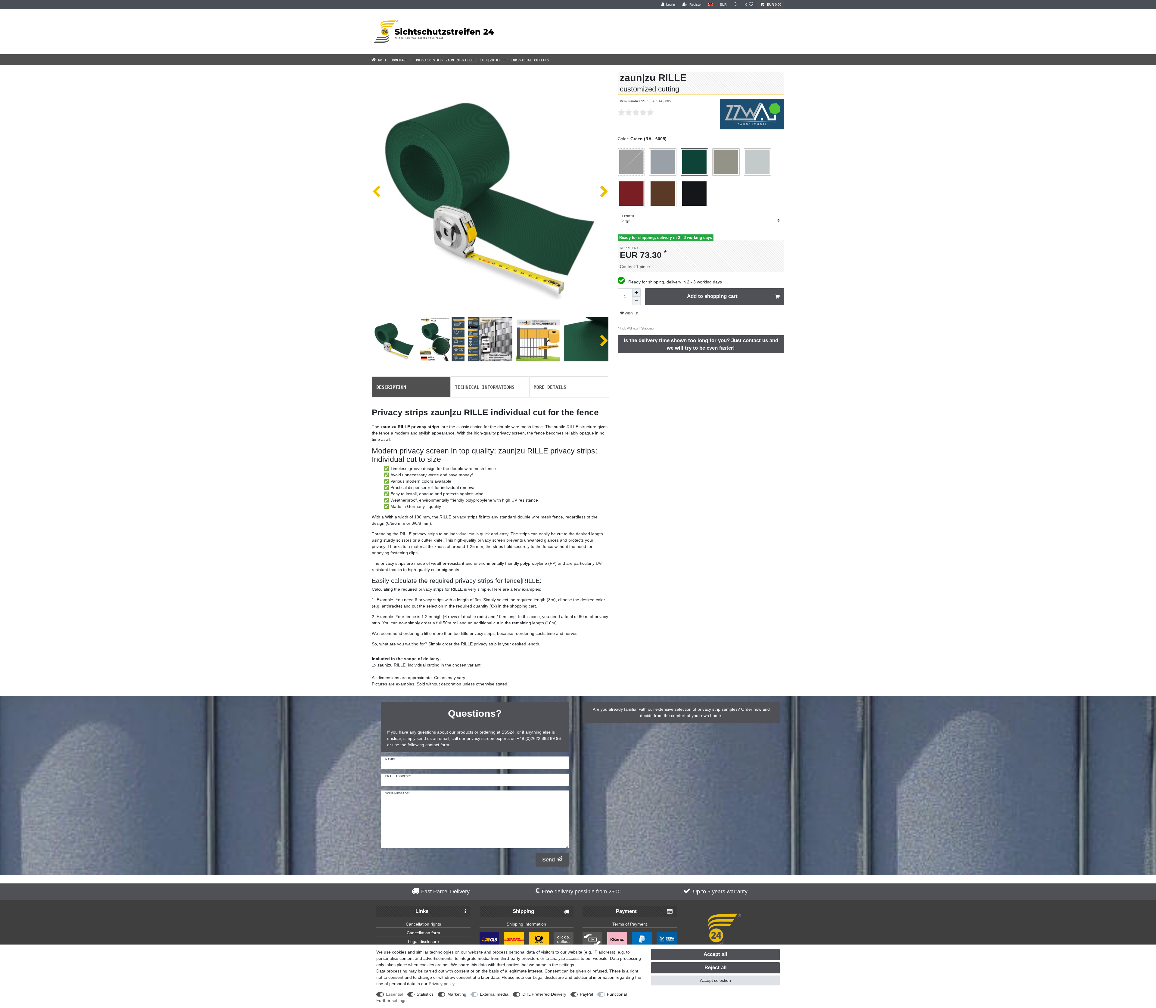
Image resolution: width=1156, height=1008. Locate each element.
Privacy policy (441, 983)
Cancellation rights (423, 924)
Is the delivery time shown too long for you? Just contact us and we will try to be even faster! (701, 344)
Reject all (715, 967)
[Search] (736, 4)
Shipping (647, 328)
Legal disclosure (423, 941)
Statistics (425, 994)
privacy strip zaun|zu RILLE (443, 60)
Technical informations (484, 386)
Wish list (631, 313)
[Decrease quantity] (636, 301)
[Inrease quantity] (636, 292)
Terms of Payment (629, 924)
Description (391, 386)
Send (548, 860)
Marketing (456, 994)
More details (550, 386)
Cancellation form (423, 932)
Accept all (715, 954)
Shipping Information (526, 924)
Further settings (391, 1000)
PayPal (586, 994)
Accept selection (715, 980)
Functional (617, 994)
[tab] (411, 386)
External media (494, 994)
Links (421, 911)
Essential (394, 994)
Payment (626, 911)
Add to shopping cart (712, 296)
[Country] (710, 4)
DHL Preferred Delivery (544, 994)
